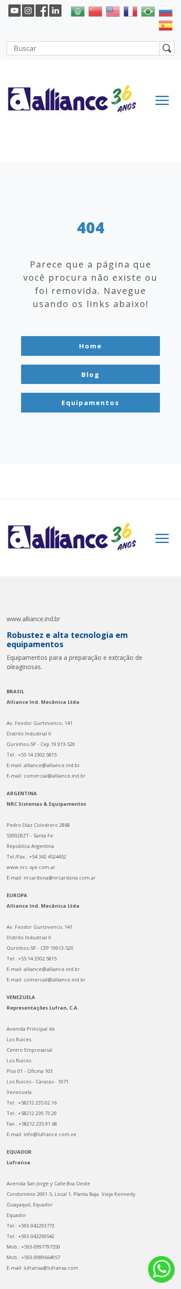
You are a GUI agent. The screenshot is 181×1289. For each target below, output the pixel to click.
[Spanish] (165, 24)
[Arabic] (78, 10)
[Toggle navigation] (162, 100)
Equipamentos (90, 402)
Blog (90, 374)
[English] (113, 10)
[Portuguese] (148, 10)
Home (90, 345)
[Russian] (165, 10)
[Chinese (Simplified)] (95, 10)
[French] (130, 10)
